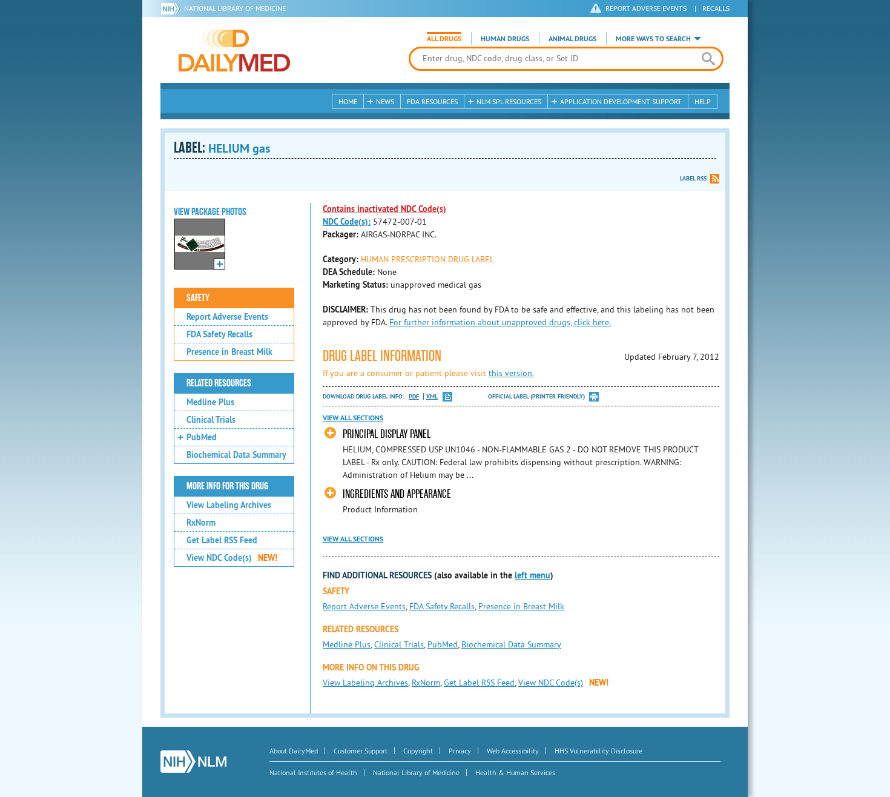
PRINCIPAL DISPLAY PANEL (386, 434)
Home (347, 101)
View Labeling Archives (228, 505)
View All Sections (353, 418)
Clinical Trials (211, 419)
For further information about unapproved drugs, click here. (500, 322)
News (385, 101)
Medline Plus (210, 402)
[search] (708, 58)
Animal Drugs (572, 39)
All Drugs (444, 39)
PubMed (201, 437)
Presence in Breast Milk (229, 351)
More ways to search (653, 39)
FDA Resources (432, 101)
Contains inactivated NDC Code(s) (384, 208)
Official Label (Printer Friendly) (536, 396)
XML (432, 396)
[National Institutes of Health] (172, 8)
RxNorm (201, 522)
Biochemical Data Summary (236, 454)
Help (702, 101)
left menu (532, 575)
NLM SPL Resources (508, 101)
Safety (197, 298)
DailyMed (234, 50)
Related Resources (218, 383)
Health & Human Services (515, 772)
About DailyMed (293, 750)
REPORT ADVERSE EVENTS (646, 8)
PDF (414, 396)
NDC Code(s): (347, 221)
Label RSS (693, 178)
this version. (511, 373)
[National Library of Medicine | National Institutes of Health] (193, 761)
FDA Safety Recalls (219, 334)
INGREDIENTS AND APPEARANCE (397, 494)
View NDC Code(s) (231, 557)
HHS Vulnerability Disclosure (598, 750)
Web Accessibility (513, 750)
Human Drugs (505, 39)
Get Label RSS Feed (221, 540)
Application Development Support (621, 101)
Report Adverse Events (227, 316)
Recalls (716, 8)
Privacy (460, 750)
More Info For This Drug (227, 486)
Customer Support (360, 750)
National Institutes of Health (313, 772)
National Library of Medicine (235, 8)
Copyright (418, 750)
